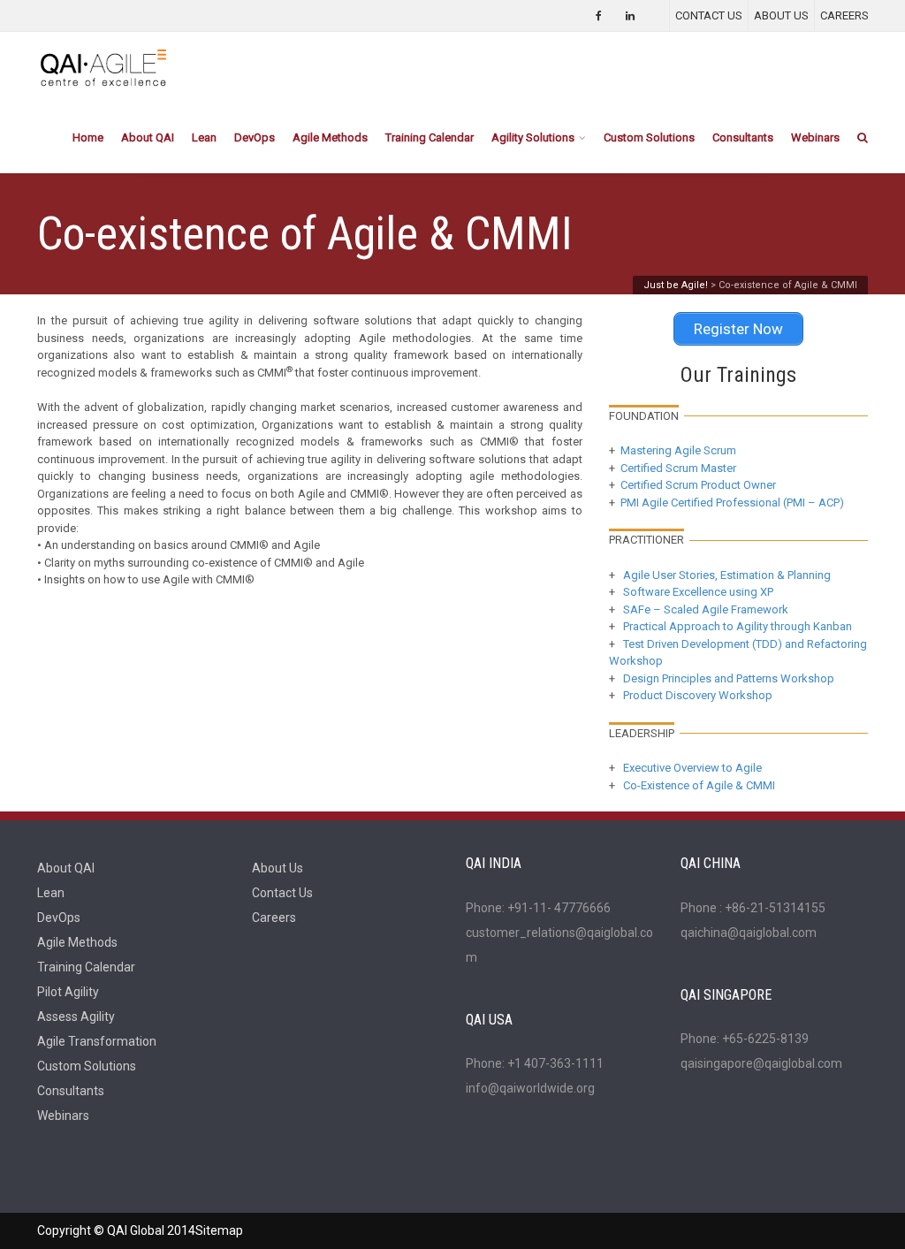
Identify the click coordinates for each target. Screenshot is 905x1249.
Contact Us (282, 893)
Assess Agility (76, 1016)
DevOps (254, 137)
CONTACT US (708, 15)
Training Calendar (429, 137)
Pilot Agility (68, 992)
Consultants (742, 137)
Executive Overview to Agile (691, 767)
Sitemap (219, 1230)
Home (87, 137)
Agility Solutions (532, 137)
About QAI (147, 137)
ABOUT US (781, 15)
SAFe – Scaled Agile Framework (705, 609)
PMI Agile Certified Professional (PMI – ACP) (732, 502)
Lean (204, 137)
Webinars (815, 137)
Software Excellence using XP (698, 591)
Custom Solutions (649, 137)
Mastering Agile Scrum (675, 450)
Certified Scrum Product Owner (698, 484)
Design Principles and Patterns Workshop (728, 678)
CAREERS (844, 15)
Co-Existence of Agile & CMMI (697, 785)
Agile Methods (330, 137)
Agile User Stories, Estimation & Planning (727, 575)
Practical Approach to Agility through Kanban (737, 626)
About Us (277, 868)
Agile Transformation (96, 1041)
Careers (274, 917)
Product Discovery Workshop (697, 695)
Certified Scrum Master (678, 468)
